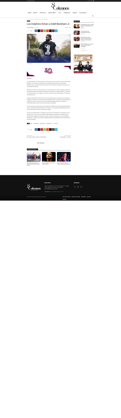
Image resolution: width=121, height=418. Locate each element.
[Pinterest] (41, 31)
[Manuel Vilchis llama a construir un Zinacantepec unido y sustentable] (77, 45)
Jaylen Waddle (35, 123)
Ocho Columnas (31, 27)
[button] (92, 15)
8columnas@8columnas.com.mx (56, 191)
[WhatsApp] (44, 31)
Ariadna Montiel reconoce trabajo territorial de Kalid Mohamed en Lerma (87, 26)
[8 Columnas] (60, 6)
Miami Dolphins (42, 123)
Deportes (31, 19)
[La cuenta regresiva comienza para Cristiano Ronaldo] (49, 157)
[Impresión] (53, 31)
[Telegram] (56, 31)
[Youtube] (93, 1)
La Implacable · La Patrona (65, 137)
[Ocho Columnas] (32, 143)
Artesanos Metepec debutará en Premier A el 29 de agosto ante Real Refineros (33, 164)
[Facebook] (88, 1)
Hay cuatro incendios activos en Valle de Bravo (36, 137)
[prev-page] (27, 168)
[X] (91, 1)
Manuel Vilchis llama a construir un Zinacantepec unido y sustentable (87, 45)
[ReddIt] (47, 31)
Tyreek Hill (55, 123)
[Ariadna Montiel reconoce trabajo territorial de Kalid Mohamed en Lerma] (77, 26)
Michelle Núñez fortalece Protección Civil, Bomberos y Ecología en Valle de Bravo (86, 38)
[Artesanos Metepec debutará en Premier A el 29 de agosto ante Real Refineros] (34, 157)
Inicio (28, 19)
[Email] (50, 31)
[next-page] (29, 168)
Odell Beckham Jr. (49, 123)
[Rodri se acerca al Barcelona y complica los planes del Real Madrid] (64, 157)
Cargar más (83, 50)
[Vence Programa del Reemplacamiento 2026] (77, 33)
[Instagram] (90, 1)
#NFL (31, 123)
